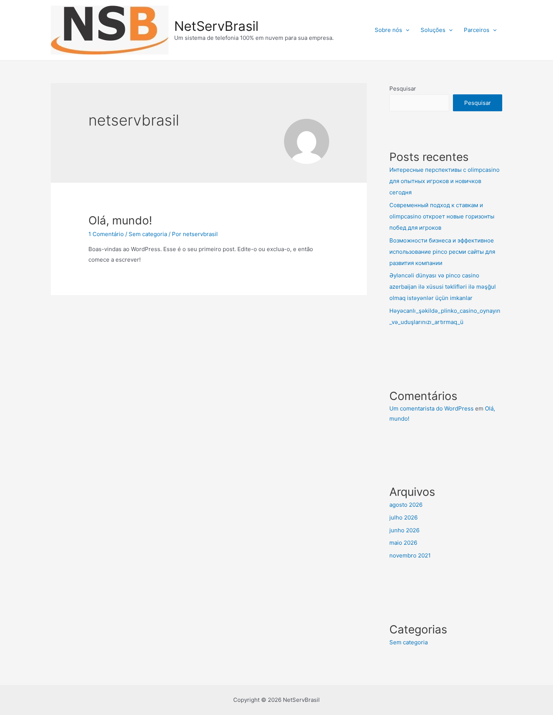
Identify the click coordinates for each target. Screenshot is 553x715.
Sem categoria (148, 234)
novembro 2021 (410, 555)
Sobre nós (388, 29)
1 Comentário (106, 234)
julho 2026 (403, 517)
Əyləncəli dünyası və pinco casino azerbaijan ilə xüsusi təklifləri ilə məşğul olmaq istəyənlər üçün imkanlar (442, 286)
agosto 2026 (405, 504)
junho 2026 (404, 530)
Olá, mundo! (120, 220)
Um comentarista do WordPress (431, 408)
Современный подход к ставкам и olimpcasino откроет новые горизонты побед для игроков (441, 216)
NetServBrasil (216, 26)
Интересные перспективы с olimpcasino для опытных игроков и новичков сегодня (444, 181)
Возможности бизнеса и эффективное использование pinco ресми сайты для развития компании (442, 252)
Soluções (433, 29)
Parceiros (476, 29)
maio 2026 (403, 542)
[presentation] (405, 30)
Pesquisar (402, 88)
